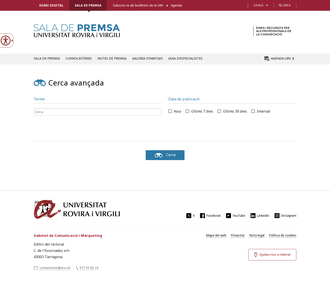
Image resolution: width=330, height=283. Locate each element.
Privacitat (238, 235)
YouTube (239, 215)
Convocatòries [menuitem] (79, 58)
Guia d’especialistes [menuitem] (185, 58)
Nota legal (256, 235)
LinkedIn (263, 215)
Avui (177, 111)
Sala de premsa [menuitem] (47, 58)
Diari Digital (51, 5)
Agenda (176, 5)
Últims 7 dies (202, 111)
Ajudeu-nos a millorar (275, 254)
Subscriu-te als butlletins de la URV (138, 5)
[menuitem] (216, 235)
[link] (77, 34)
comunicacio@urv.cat (55, 268)
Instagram (288, 215)
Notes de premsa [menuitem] (112, 58)
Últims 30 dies (235, 111)
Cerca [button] (286, 5)
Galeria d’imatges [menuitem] (147, 58)
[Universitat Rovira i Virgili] (77, 209)
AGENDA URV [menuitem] (281, 58)
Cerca (171, 154)
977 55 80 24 (88, 268)
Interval (263, 111)
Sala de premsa (88, 5)
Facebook (213, 215)
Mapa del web (216, 235)
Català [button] (258, 5)
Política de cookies (282, 235)
